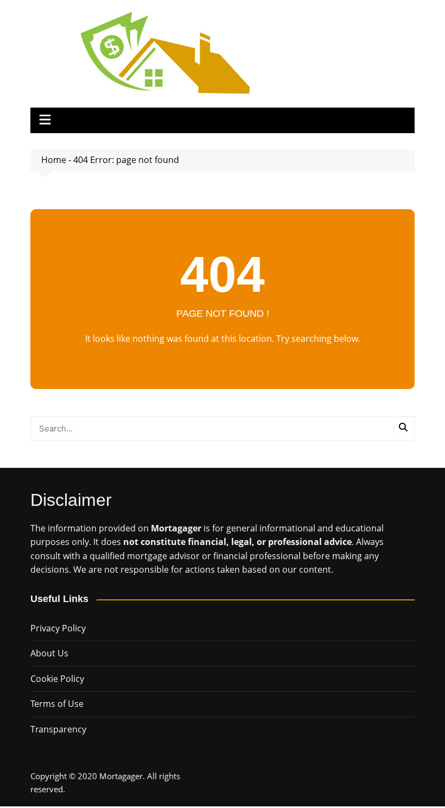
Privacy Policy (58, 628)
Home (53, 160)
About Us (49, 653)
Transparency (58, 729)
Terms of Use (57, 704)
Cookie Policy (57, 679)
